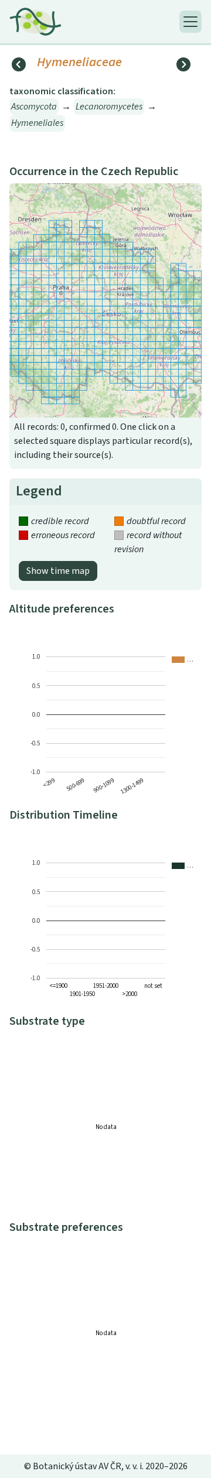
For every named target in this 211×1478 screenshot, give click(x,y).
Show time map (58, 570)
